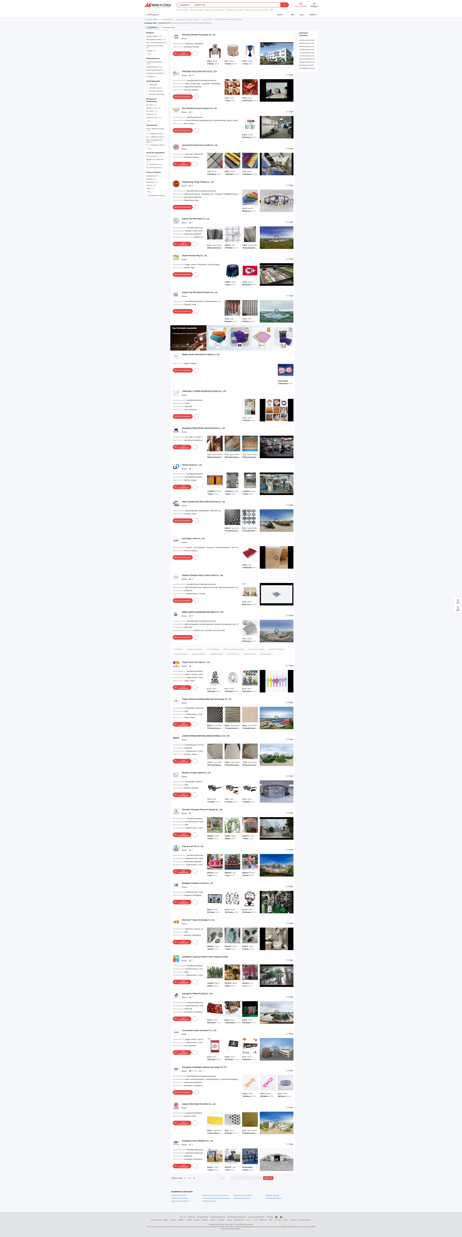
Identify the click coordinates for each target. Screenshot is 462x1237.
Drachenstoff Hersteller (178, 1195)
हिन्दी (270, 1220)
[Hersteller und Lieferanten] (157, 4)
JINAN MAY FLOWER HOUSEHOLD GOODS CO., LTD (204, 391)
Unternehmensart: (179, 80)
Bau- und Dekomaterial (156, 42)
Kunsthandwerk (154, 36)
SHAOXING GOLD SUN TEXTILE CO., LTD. (199, 71)
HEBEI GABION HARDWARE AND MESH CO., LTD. (203, 612)
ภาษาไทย (278, 1220)
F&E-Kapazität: (178, 87)
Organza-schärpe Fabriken (180, 1201)
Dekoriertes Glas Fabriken (242, 1198)
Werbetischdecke (216, 654)
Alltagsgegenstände (156, 39)
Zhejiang (151, 179)
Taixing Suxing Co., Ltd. (192, 464)
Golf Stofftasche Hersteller (309, 43)
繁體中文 (182, 1220)
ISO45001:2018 (153, 117)
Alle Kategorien (153, 14)
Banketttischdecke (181, 654)
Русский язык (239, 1220)
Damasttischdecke (199, 654)
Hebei (150, 188)
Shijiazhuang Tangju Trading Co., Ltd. (198, 182)
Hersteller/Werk (154, 67)
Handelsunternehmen (154, 63)
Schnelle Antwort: (179, 593)
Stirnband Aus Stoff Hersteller (310, 65)
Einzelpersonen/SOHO (155, 73)
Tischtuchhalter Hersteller (308, 52)
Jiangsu (151, 185)
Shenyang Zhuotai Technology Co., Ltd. (199, 34)
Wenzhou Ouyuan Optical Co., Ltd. (196, 772)
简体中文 (173, 1220)
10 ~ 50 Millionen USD (155, 145)
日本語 (189, 1220)
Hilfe (292, 14)
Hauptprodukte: (179, 43)
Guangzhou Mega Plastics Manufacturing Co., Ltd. (203, 428)
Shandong (151, 182)
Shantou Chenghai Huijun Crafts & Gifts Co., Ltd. (202, 575)
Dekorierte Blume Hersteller (309, 59)
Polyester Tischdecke (194, 649)
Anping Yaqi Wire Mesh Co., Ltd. (196, 218)
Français (197, 1220)
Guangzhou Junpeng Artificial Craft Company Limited (205, 956)
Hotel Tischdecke (212, 649)
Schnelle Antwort (155, 88)
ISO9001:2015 (153, 108)
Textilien (151, 51)
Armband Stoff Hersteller (308, 62)
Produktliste (152, 27)
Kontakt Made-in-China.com (236, 1217)
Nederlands (263, 1220)
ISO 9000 (151, 114)
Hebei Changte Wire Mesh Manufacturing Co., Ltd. (203, 501)
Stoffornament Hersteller (308, 56)
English (165, 1220)
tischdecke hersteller (196, 10)
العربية (255, 1220)
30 (189, 1178)
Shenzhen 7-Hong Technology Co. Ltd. (198, 920)
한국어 (248, 1220)
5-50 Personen (153, 156)
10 (185, 1178)
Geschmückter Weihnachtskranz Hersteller (216, 1198)
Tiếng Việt (293, 1220)
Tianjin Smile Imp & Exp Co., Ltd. (196, 662)
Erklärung (191, 1217)
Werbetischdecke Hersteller (309, 40)
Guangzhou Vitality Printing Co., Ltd (197, 993)
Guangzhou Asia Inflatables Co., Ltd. (197, 1140)
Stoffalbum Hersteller (272, 1195)
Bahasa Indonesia (305, 1220)
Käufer (279, 14)
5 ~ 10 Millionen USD (155, 134)
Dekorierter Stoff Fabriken (273, 1198)
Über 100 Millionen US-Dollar (154, 141)
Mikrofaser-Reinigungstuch (233, 649)
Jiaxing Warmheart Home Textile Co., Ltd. (200, 145)
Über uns (183, 1217)
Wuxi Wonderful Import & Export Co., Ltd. (199, 108)
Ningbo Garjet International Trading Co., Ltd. (201, 354)
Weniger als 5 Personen (155, 160)
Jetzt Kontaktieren (183, 54)
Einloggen (314, 6)
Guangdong (152, 176)
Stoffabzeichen (266, 654)
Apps (302, 14)
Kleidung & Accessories (154, 47)
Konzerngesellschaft (155, 70)
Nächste (267, 1178)
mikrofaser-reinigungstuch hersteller (256, 10)
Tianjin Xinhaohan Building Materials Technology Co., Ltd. (207, 699)
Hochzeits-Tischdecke (256, 649)
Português (221, 1220)
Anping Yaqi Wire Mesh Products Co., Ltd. (200, 292)
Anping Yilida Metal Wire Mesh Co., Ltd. (199, 1104)
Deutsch (212, 1220)
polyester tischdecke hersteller (215, 10)
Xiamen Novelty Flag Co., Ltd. (194, 255)
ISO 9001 (151, 105)
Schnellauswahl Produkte (256, 1217)
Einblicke (270, 1217)
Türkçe (285, 1220)
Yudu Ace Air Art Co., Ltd (192, 846)
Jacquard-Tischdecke (276, 649)
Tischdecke (178, 649)
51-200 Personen (154, 164)
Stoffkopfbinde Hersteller (179, 1198)
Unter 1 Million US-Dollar (155, 130)
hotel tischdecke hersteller (234, 10)
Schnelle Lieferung (156, 91)
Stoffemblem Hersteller (307, 68)
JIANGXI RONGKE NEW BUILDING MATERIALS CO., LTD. (206, 736)
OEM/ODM (153, 84)
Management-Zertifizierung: (183, 237)
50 (194, 1178)
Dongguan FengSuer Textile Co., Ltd (197, 883)
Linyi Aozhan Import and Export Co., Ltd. (199, 1030)
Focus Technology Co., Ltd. (229, 1224)
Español (204, 1220)
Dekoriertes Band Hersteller (242, 1195)
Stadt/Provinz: (178, 47)
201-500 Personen (154, 167)
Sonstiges (151, 76)
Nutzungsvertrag (202, 1217)
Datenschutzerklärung (218, 1217)
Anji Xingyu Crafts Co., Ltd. (193, 538)
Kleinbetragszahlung (156, 94)
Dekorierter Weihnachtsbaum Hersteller (215, 1195)
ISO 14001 (151, 111)
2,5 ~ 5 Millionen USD (155, 137)
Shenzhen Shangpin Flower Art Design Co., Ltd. (202, 809)
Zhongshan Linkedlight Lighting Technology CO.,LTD (204, 1067)
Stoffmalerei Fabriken (210, 1201)
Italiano (229, 1220)
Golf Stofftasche (233, 654)
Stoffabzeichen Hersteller (308, 49)
